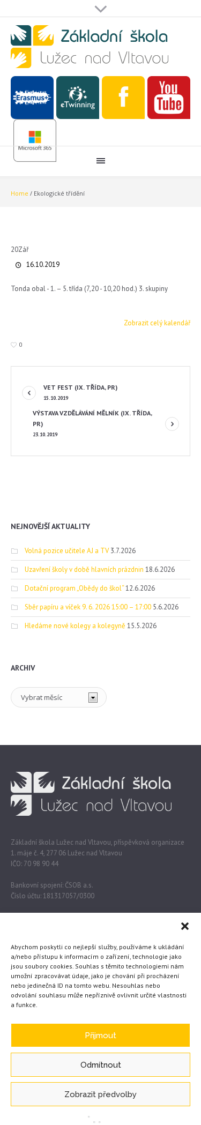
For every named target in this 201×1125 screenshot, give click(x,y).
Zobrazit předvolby (100, 1094)
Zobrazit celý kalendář (157, 322)
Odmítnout (100, 1065)
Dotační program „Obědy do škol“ (74, 588)
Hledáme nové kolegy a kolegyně (75, 625)
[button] (185, 926)
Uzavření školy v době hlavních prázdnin (84, 569)
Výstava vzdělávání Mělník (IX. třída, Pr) (92, 423)
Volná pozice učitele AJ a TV (67, 550)
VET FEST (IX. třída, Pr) (80, 392)
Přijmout (100, 1035)
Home (19, 193)
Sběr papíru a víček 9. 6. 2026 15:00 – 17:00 (88, 607)
